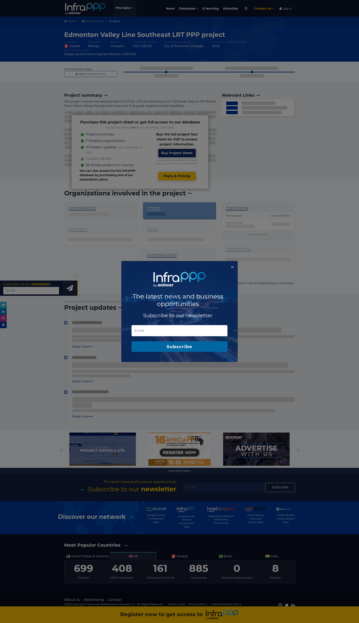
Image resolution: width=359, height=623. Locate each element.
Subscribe (179, 346)
